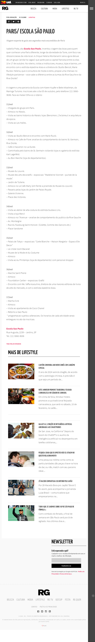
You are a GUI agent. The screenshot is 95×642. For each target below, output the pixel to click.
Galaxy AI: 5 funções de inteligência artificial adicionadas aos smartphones (55, 425)
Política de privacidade (48, 607)
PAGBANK (40, 2)
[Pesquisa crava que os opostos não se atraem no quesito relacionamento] (21, 466)
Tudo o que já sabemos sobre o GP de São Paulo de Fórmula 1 (56, 508)
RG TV (76, 9)
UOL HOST (32, 2)
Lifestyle (65, 9)
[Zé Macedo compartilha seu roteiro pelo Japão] (21, 494)
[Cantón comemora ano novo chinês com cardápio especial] (21, 378)
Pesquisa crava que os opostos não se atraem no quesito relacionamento (56, 454)
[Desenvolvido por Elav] (44, 626)
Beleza (33, 9)
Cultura (44, 9)
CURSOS (49, 2)
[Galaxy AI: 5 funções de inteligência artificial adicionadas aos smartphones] (21, 437)
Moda (55, 9)
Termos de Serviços (66, 574)
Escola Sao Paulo (32, 48)
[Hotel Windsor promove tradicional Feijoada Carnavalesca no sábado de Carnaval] (21, 403)
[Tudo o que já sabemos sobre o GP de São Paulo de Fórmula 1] (21, 520)
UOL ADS (57, 2)
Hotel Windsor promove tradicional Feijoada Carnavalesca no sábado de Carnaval (55, 391)
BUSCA (82, 2)
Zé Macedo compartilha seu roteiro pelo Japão (55, 481)
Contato (34, 607)
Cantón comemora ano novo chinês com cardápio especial (57, 366)
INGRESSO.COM (21, 2)
